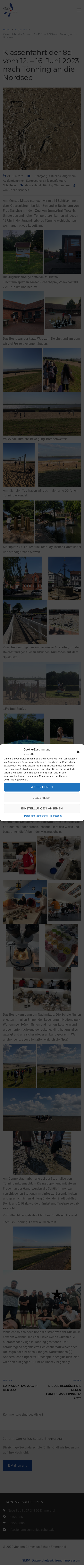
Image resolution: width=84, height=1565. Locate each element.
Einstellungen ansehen (42, 808)
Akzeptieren (42, 787)
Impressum (56, 815)
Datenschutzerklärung (36, 815)
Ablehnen (42, 798)
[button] (78, 752)
